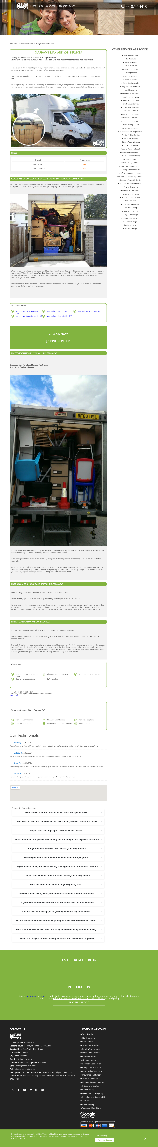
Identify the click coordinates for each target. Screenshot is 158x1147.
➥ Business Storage (130, 225)
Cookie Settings (102, 1135)
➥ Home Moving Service (130, 125)
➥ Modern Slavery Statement (93, 1082)
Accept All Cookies (105, 1140)
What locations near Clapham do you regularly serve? (56, 884)
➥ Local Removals (130, 90)
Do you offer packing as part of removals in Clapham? (57, 830)
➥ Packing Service (130, 73)
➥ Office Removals (130, 66)
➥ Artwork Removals (130, 187)
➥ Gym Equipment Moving (130, 197)
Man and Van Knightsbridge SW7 (59, 316)
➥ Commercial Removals (129, 93)
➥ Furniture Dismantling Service (129, 176)
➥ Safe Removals (129, 201)
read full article (79, 1002)
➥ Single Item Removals (130, 107)
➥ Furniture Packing (130, 138)
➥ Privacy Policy (87, 1104)
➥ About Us (85, 1100)
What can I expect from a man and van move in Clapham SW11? (56, 812)
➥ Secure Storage (130, 228)
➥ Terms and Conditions (91, 1108)
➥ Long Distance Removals (130, 86)
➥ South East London (89, 1045)
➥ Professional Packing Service (130, 131)
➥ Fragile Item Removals (130, 190)
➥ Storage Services (130, 76)
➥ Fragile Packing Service (130, 135)
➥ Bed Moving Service (129, 163)
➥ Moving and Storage (130, 218)
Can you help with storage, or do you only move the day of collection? (56, 911)
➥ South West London (90, 1049)
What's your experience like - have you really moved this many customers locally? (56, 929)
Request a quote (67, 6)
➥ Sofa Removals (129, 159)
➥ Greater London (88, 1060)
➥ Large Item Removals (130, 194)
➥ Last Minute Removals (130, 114)
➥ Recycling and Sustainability (93, 1097)
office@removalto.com (26, 1065)
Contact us (51, 6)
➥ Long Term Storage (130, 215)
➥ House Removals (130, 62)
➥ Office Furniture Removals (130, 173)
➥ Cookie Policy (87, 1089)
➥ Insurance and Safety (90, 1075)
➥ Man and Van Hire (130, 55)
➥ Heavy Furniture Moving (130, 156)
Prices (33, 6)
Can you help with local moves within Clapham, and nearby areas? (57, 875)
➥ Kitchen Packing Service (130, 142)
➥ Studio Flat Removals (130, 100)
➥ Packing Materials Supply (130, 149)
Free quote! (15, 695)
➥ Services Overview (89, 1078)
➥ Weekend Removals (129, 118)
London (43, 996)
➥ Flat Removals (130, 59)
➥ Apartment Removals (130, 97)
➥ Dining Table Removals (130, 170)
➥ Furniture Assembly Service (129, 180)
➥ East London (86, 1041)
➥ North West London (90, 1052)
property (31, 996)
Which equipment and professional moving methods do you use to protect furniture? (57, 839)
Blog (41, 6)
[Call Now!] (45, 692)
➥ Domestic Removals (129, 128)
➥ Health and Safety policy (91, 1093)
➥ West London (87, 1034)
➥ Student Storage (130, 221)
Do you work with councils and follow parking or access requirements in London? (56, 920)
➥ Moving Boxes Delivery (129, 152)
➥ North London (87, 1038)
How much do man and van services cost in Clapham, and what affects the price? (57, 821)
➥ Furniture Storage (130, 208)
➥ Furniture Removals (129, 69)
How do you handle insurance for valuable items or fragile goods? (57, 857)
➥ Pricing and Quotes (89, 1086)
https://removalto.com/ (24, 1069)
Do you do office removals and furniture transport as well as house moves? (57, 902)
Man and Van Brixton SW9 (57, 311)
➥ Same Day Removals (130, 83)
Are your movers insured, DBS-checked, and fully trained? (57, 848)
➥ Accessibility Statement (91, 1071)
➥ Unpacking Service (130, 145)
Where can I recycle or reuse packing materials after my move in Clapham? (57, 938)
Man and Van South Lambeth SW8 (29, 316)
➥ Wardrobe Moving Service (130, 166)
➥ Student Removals (130, 111)
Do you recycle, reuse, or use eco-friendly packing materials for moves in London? (57, 866)
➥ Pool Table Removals (130, 204)
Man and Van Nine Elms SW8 (89, 311)
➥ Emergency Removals (130, 121)
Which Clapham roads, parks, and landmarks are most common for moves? (56, 893)
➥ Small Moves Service (130, 104)
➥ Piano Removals (130, 79)
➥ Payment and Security (90, 1063)
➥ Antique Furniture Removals (130, 183)
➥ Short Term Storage (130, 211)
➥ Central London (88, 1056)
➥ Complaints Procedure (91, 1067)
